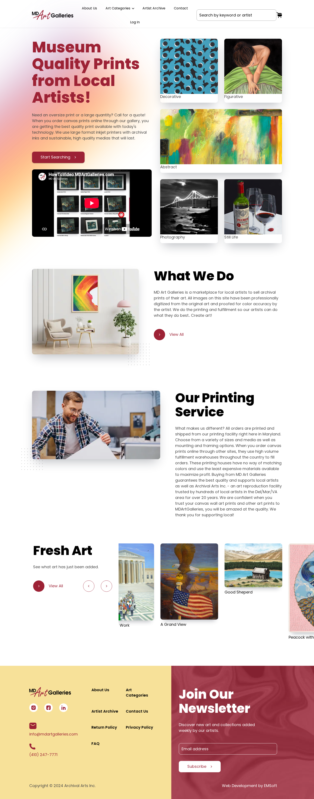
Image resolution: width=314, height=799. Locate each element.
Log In (135, 22)
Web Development (239, 785)
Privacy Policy (139, 727)
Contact (181, 8)
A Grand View (131, 624)
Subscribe (196, 766)
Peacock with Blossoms (269, 637)
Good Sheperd (197, 592)
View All (176, 334)
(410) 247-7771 (43, 754)
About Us (89, 8)
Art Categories (118, 8)
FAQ (95, 743)
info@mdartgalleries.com (53, 734)
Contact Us (137, 711)
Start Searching (55, 157)
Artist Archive (153, 8)
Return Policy (104, 727)
